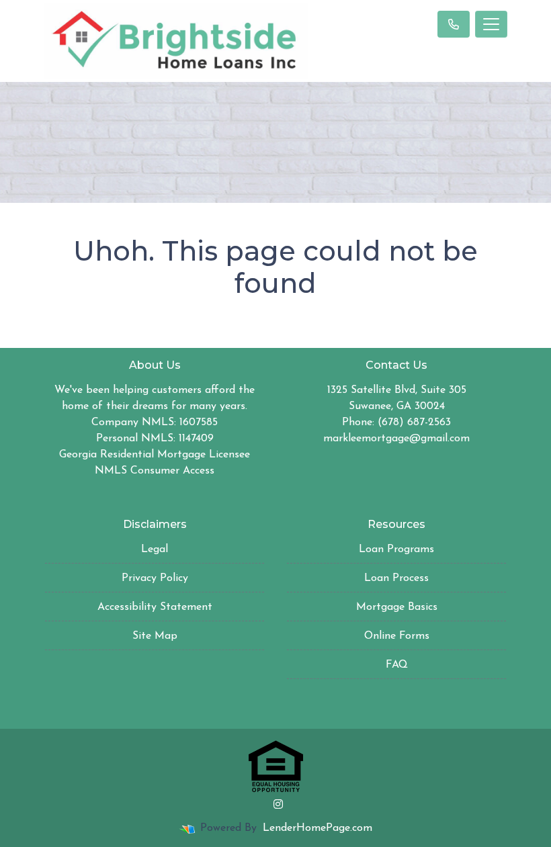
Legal (154, 549)
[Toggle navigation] (491, 24)
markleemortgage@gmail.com (396, 438)
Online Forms (396, 636)
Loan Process (396, 578)
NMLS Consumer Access (154, 470)
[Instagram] (278, 804)
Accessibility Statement (154, 607)
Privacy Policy (155, 578)
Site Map (154, 636)
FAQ (397, 665)
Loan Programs (396, 549)
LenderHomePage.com (317, 828)
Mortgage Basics (396, 607)
